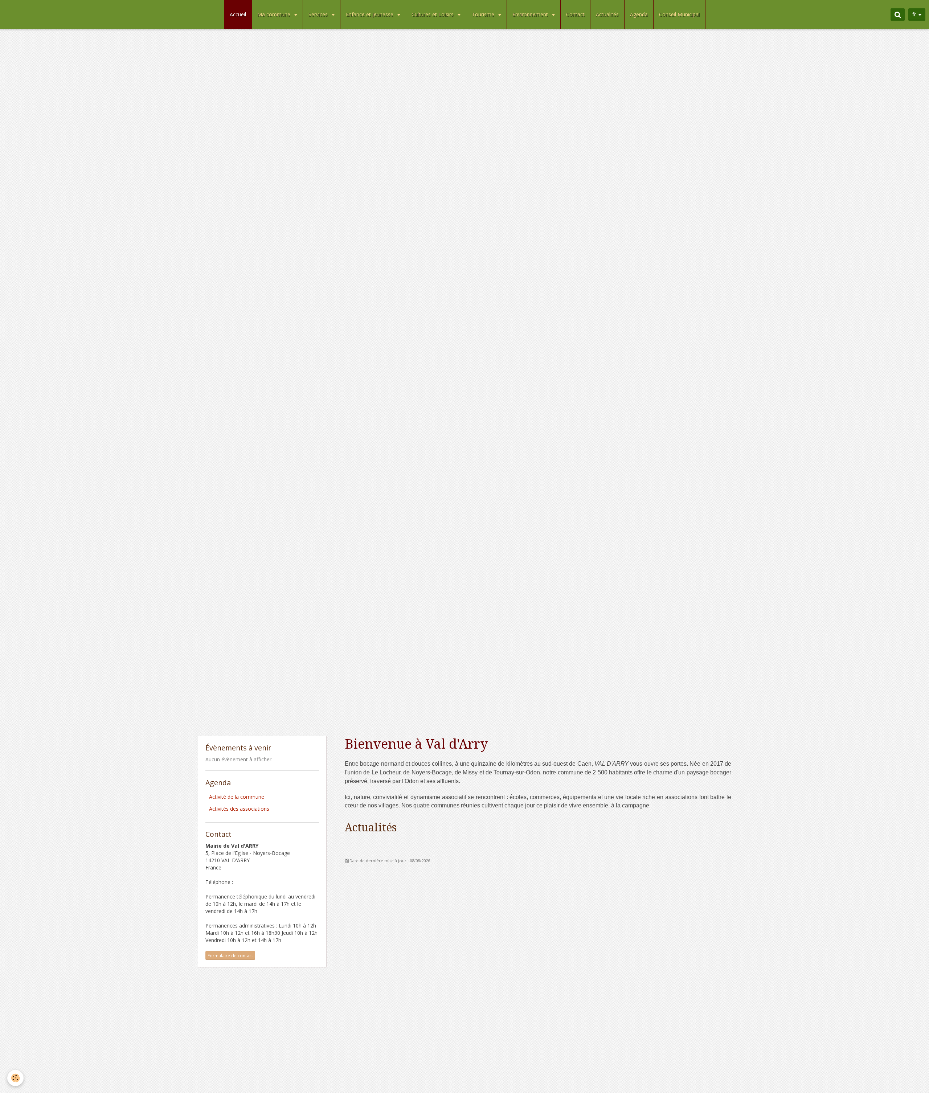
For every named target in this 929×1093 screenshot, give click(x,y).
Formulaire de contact (230, 955)
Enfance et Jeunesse (370, 14)
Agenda (639, 14)
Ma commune (274, 14)
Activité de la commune (236, 796)
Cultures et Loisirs (433, 14)
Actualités (607, 14)
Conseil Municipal (679, 14)
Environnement (530, 14)
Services (318, 14)
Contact (575, 14)
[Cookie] (15, 1078)
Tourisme (484, 14)
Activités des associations (239, 808)
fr (914, 14)
